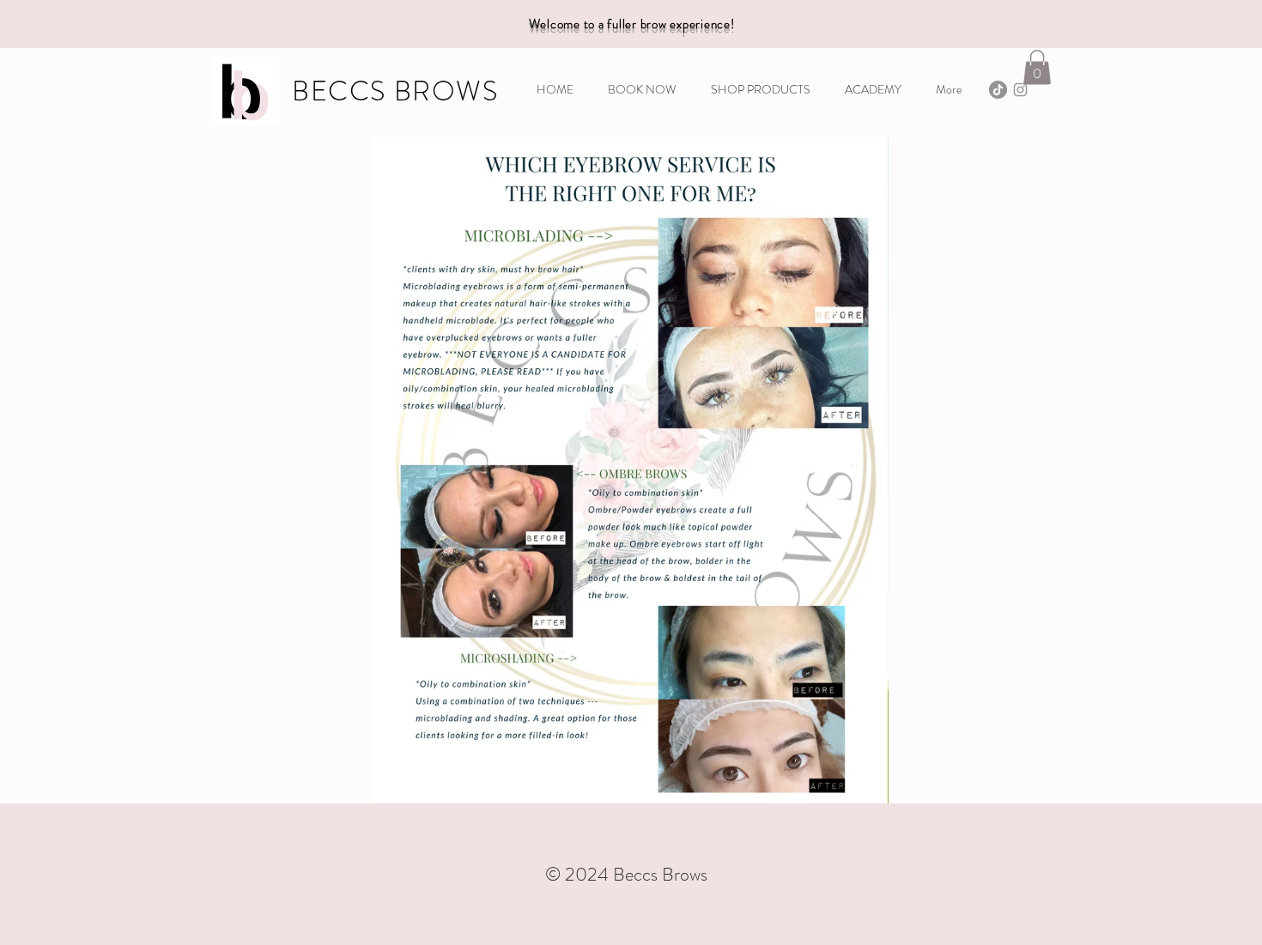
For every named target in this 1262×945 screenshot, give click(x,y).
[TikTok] (998, 90)
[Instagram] (1020, 90)
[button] (1037, 67)
